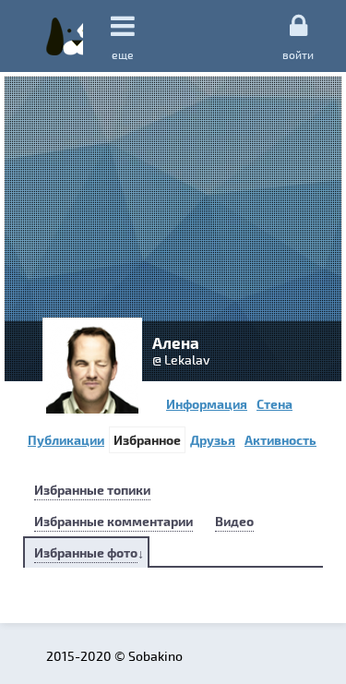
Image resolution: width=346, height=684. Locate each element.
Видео (234, 521)
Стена (274, 404)
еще (123, 54)
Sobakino (64, 36)
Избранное (147, 440)
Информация (206, 404)
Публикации (66, 440)
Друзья (212, 440)
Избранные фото (85, 552)
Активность (280, 440)
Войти (298, 54)
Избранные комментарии (113, 521)
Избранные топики (92, 490)
